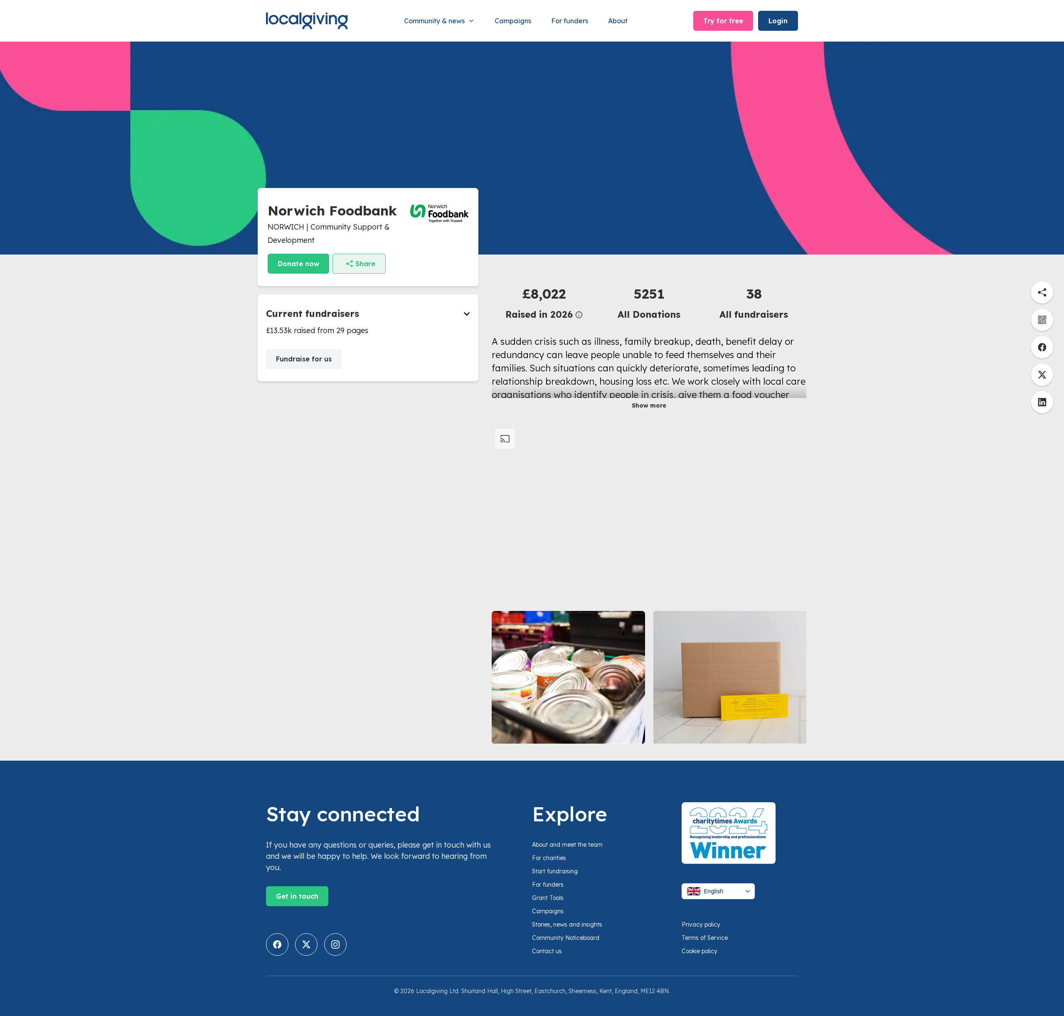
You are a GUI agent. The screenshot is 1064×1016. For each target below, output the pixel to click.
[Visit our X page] (306, 944)
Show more (649, 405)
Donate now (298, 264)
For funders (569, 21)
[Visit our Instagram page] (335, 944)
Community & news (434, 21)
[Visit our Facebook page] (277, 944)
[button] (544, 302)
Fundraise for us (304, 359)
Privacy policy (701, 924)
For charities (549, 858)
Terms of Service (705, 938)
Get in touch (297, 896)
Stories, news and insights (567, 924)
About (618, 21)
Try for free (723, 21)
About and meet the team (567, 844)
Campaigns (513, 21)
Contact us (547, 951)
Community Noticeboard (565, 938)
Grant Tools (548, 898)
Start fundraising (555, 871)
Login (778, 21)
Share (365, 264)
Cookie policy (699, 951)
